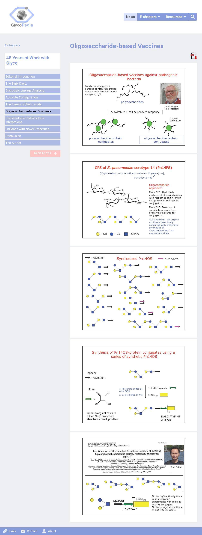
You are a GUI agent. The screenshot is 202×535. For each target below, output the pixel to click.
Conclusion (13, 136)
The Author (13, 143)
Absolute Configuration (22, 97)
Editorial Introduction (20, 76)
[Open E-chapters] (159, 16)
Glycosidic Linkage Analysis (25, 90)
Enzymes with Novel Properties (27, 129)
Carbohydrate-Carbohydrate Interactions (25, 120)
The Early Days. (16, 83)
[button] (193, 17)
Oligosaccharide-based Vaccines (28, 111)
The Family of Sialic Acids (24, 104)
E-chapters (12, 45)
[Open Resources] (184, 16)
